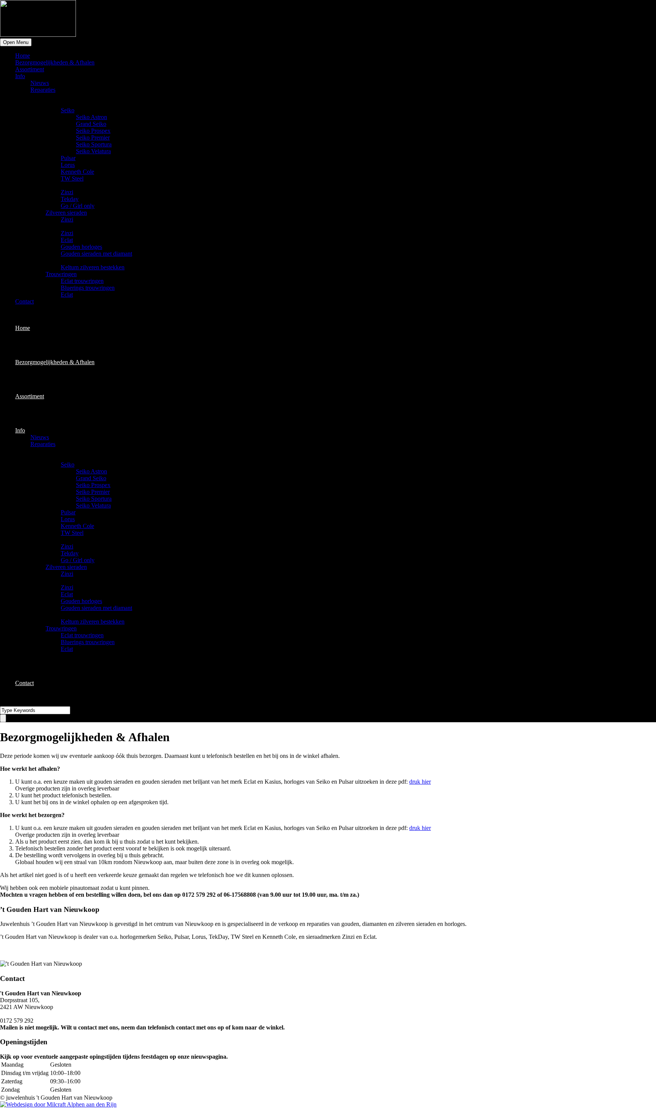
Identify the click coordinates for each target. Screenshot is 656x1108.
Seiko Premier (93, 137)
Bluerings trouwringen (88, 287)
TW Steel (72, 178)
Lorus (68, 165)
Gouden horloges (81, 247)
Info (20, 76)
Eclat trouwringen (82, 281)
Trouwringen (61, 274)
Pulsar (68, 158)
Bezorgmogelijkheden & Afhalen (55, 62)
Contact (24, 301)
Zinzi (67, 192)
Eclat (67, 240)
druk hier (420, 781)
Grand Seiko (91, 124)
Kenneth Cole (77, 171)
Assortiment (29, 69)
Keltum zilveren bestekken (93, 267)
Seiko (67, 110)
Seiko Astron (91, 117)
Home (22, 55)
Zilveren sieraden (66, 212)
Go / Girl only (78, 206)
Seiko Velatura (93, 151)
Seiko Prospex (93, 130)
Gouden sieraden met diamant (96, 253)
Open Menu (15, 42)
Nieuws (39, 83)
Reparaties (42, 89)
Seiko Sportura (94, 144)
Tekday (70, 199)
